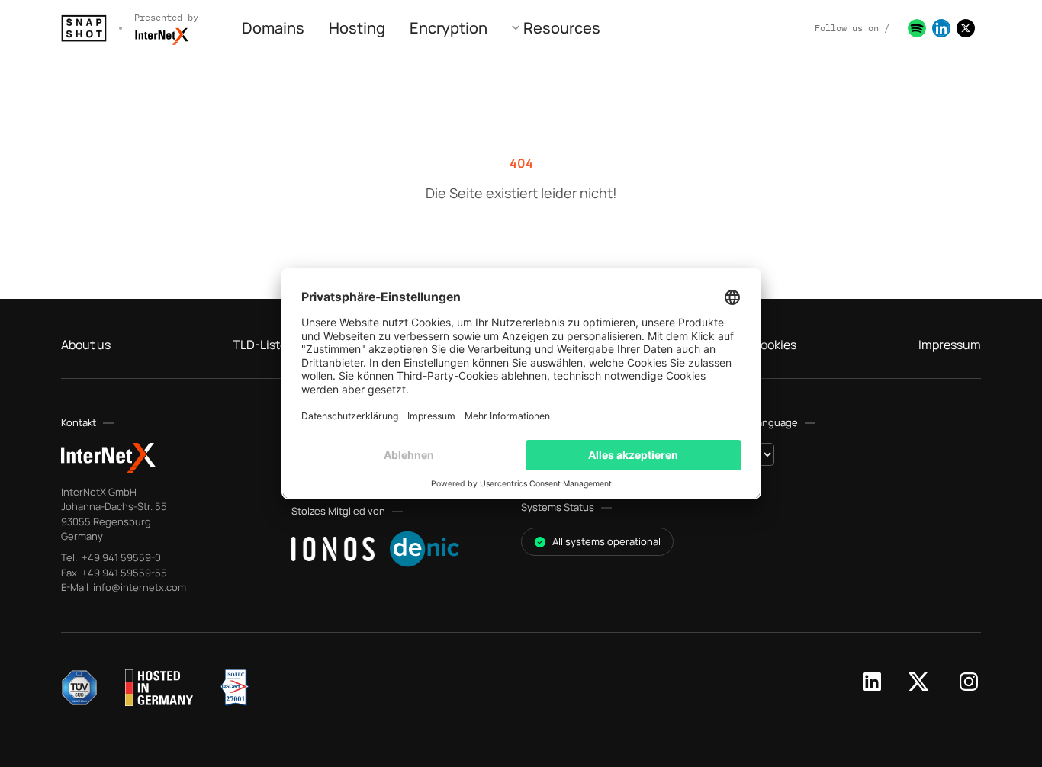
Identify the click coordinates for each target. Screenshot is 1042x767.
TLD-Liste (260, 344)
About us (86, 344)
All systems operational (606, 541)
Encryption (448, 28)
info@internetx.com (138, 587)
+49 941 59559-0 (120, 557)
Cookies (774, 344)
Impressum (949, 344)
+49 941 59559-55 (123, 572)
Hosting (357, 28)
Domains (273, 28)
